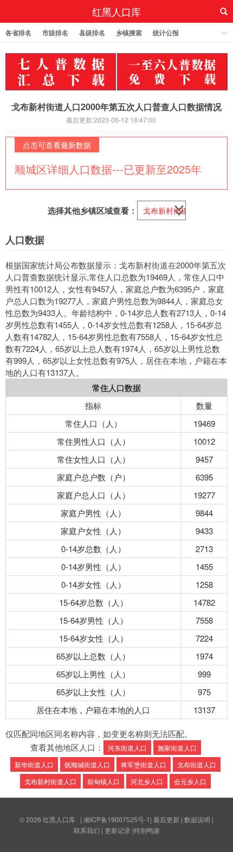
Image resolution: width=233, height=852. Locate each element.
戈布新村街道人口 (50, 781)
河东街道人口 (127, 747)
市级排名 (55, 32)
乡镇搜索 (129, 32)
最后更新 (166, 819)
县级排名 (92, 32)
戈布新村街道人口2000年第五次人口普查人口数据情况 (116, 106)
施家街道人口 (177, 747)
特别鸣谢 (147, 830)
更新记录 (118, 830)
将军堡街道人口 (143, 764)
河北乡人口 (147, 781)
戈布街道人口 (196, 764)
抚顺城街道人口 (87, 764)
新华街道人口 (34, 764)
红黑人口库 (116, 11)
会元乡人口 (190, 781)
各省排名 (18, 32)
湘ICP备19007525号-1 (116, 819)
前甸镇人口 (103, 781)
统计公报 (166, 32)
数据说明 (197, 819)
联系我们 (87, 830)
